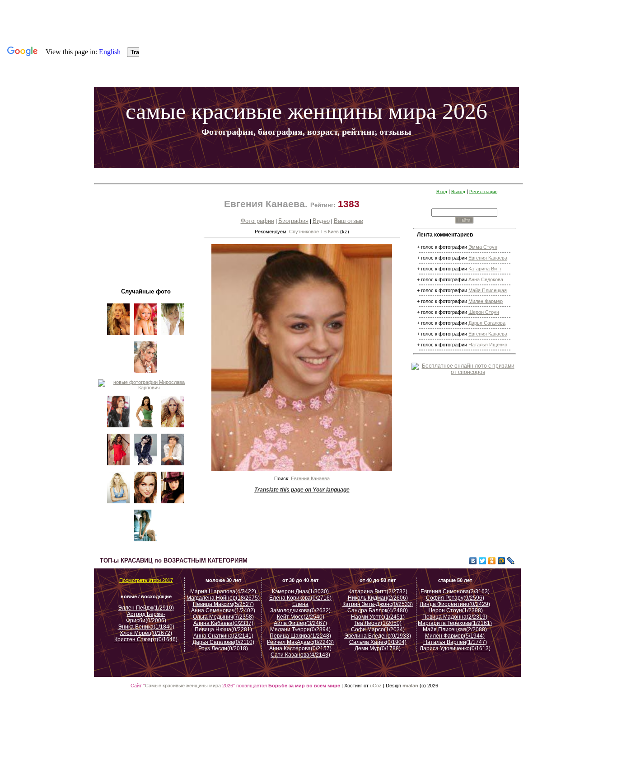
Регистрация (483, 191)
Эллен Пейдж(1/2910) (146, 608)
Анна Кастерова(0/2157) (300, 648)
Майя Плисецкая (487, 290)
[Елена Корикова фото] (145, 336)
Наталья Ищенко (487, 344)
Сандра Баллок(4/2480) (377, 610)
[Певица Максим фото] (118, 428)
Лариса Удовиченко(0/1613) (455, 648)
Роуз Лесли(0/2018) (223, 648)
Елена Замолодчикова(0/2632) (300, 607)
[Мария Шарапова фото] (118, 504)
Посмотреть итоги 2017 (146, 580)
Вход (441, 191)
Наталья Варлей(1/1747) (455, 642)
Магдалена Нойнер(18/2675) (223, 598)
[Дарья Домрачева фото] (173, 336)
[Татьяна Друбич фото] (173, 466)
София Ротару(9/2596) (455, 598)
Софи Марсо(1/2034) (378, 629)
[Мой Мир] (501, 561)
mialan (410, 685)
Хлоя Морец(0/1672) (146, 633)
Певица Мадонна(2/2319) (454, 617)
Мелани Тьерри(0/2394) (300, 629)
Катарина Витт (484, 268)
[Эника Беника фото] (118, 466)
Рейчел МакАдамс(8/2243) (300, 642)
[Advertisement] (310, 175)
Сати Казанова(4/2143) (300, 655)
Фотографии (257, 221)
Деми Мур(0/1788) (378, 648)
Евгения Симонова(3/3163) (455, 591)
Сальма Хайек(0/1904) (378, 642)
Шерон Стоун (483, 312)
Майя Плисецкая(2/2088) (455, 629)
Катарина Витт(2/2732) (377, 591)
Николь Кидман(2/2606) (378, 598)
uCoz (376, 685)
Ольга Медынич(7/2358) (223, 617)
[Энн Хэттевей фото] (145, 542)
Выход (458, 191)
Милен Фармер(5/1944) (455, 636)
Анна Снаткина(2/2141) (223, 636)
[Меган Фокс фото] (145, 428)
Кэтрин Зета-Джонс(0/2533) (377, 604)
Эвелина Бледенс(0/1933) (377, 636)
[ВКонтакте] (473, 561)
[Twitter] (482, 561)
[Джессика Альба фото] (173, 428)
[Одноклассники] (492, 561)
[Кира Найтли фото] (145, 504)
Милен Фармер (485, 301)
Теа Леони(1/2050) (378, 623)
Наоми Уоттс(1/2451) (378, 617)
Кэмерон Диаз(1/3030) (300, 591)
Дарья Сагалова (486, 323)
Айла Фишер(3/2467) (300, 623)
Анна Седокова (485, 279)
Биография (293, 221)
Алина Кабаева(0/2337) (223, 623)
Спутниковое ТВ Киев (314, 231)
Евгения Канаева (310, 478)
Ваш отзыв (348, 221)
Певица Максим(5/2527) (223, 604)
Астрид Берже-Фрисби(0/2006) (146, 617)
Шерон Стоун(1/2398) (455, 610)
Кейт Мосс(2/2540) (300, 617)
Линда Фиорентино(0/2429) (455, 604)
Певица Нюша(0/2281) (223, 629)
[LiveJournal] (511, 561)
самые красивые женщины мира (281, 111)
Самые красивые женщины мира (183, 685)
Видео (321, 221)
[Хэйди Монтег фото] (118, 336)
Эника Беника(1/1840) (146, 627)
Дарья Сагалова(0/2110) (223, 642)
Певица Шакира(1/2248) (300, 636)
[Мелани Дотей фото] (173, 504)
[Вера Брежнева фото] (145, 374)
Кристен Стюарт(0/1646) (146, 639)
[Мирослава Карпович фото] (146, 387)
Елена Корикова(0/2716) (300, 598)
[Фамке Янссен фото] (145, 466)
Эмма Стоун (482, 247)
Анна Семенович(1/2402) (223, 610)
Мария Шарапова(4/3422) (223, 591)
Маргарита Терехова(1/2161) (455, 623)
